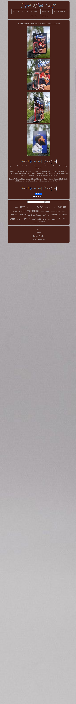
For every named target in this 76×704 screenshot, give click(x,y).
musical (14, 214)
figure (26, 218)
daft (44, 215)
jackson (15, 208)
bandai (38, 215)
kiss (39, 218)
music (23, 214)
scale (44, 219)
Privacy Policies (38, 236)
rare (12, 218)
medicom (31, 215)
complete (33, 208)
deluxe (58, 211)
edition (54, 215)
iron (49, 219)
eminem (35, 222)
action (62, 206)
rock (28, 207)
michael (47, 207)
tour (48, 215)
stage (63, 211)
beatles (54, 219)
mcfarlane (33, 210)
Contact (38, 233)
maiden (54, 208)
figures (62, 218)
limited (42, 222)
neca (40, 207)
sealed (22, 211)
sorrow (53, 211)
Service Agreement (38, 239)
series (14, 211)
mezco (47, 211)
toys (22, 206)
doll (34, 219)
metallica (63, 215)
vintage (18, 219)
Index (39, 229)
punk (42, 211)
